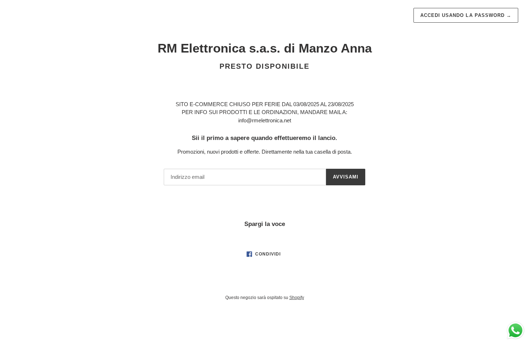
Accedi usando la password (465, 15)
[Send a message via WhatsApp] (515, 330)
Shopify (296, 297)
